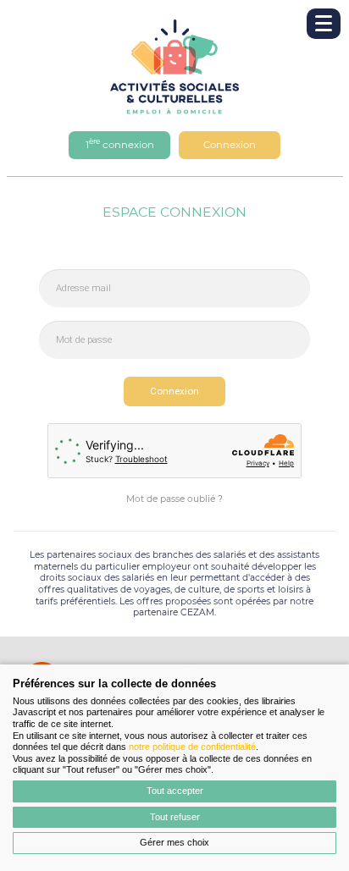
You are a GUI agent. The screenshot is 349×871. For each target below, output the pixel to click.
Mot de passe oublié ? (174, 498)
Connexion (229, 145)
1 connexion (120, 143)
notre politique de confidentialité (192, 746)
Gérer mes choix (174, 842)
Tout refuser (175, 817)
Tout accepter (175, 791)
